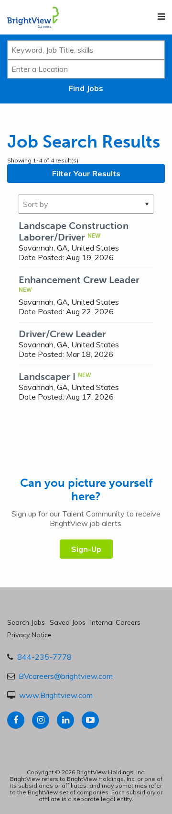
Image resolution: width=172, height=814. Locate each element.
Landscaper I (47, 376)
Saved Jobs (68, 622)
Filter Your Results (86, 173)
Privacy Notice (29, 635)
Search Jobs (26, 622)
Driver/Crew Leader (62, 334)
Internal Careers (115, 622)
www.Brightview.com (56, 695)
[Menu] (161, 17)
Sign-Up (86, 549)
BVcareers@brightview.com (66, 676)
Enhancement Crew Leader (79, 280)
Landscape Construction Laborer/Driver (74, 231)
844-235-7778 (44, 657)
